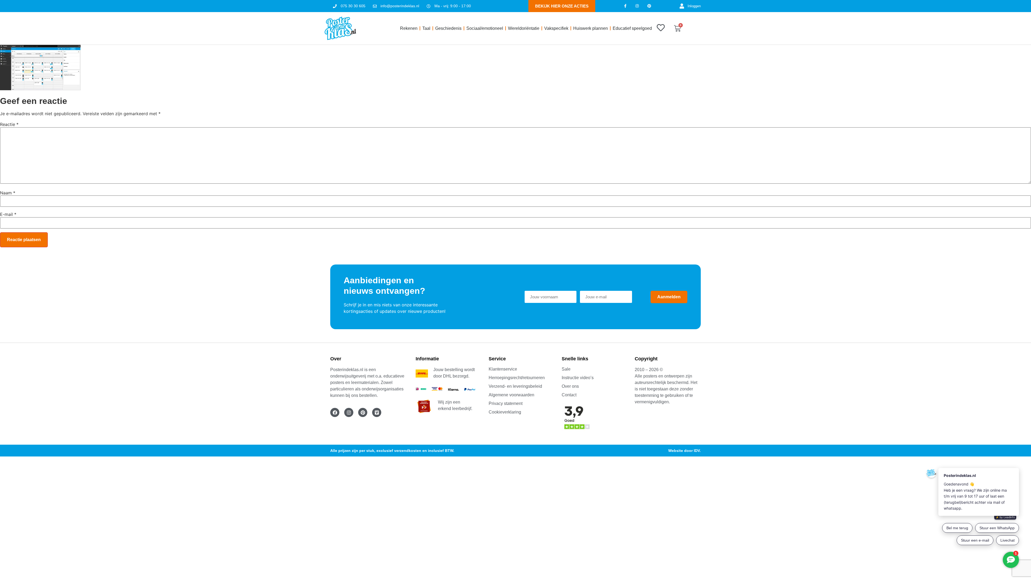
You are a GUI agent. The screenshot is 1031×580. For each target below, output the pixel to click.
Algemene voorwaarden (511, 395)
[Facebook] (334, 412)
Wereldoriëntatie (523, 28)
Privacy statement (505, 403)
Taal (426, 28)
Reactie (9, 124)
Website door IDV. (684, 450)
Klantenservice (503, 369)
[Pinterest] (649, 6)
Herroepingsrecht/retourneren (517, 377)
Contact (569, 395)
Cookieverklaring (505, 412)
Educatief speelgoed (632, 28)
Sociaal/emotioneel (484, 28)
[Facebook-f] (625, 6)
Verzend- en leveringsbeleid (515, 386)
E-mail (8, 214)
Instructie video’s (578, 377)
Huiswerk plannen (590, 28)
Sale (566, 369)
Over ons (570, 386)
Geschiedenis (448, 28)
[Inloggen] (681, 6)
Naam (7, 193)
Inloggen (694, 6)
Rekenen (409, 28)
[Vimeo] (376, 412)
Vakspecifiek (556, 28)
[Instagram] (637, 6)
